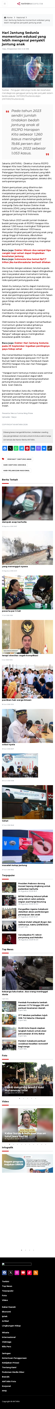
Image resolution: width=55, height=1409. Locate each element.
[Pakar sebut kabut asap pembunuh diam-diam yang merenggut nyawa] (27, 547)
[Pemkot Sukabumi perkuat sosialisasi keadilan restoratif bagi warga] (9, 1045)
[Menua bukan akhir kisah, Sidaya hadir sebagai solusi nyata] (27, 725)
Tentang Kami (9, 1367)
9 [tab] (41, 1144)
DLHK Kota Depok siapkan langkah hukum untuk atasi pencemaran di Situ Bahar (32, 1031)
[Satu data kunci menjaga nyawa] (20, 765)
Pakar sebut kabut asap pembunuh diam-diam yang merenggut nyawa (27, 565)
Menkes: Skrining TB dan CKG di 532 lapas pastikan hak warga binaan (24, 698)
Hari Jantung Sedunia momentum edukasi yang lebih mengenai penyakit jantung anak (27, 21)
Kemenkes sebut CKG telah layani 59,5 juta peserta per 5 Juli (25, 609)
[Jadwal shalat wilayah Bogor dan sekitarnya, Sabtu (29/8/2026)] (9, 926)
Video (5, 1101)
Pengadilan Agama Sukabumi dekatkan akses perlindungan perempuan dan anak (33, 912)
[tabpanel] (27, 1079)
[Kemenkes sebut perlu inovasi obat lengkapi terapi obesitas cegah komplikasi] (27, 636)
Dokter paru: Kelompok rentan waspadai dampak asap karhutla (24, 520)
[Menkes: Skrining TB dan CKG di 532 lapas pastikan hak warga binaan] (27, 681)
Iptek (4, 1316)
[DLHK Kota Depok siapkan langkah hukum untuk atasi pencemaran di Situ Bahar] (9, 1032)
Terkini (5, 1281)
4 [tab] (31, 1098)
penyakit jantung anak (19, 459)
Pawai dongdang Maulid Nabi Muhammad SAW (24, 1089)
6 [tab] (29, 1144)
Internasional (8, 1337)
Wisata (5, 1332)
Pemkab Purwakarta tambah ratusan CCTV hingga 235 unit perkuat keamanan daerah (33, 1005)
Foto (4, 1055)
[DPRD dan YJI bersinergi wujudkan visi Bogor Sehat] (27, 802)
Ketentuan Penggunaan (14, 1358)
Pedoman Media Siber (13, 1372)
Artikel (5, 1321)
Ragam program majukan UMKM (26, 1242)
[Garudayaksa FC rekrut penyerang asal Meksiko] (9, 938)
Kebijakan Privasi (10, 1363)
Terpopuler (8, 875)
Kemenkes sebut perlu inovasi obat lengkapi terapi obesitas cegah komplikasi (26, 654)
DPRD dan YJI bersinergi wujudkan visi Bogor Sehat (26, 819)
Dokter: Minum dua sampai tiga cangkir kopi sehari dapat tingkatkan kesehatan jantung (26, 253)
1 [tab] (19, 1098)
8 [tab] (37, 1144)
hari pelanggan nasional (16, 470)
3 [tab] (27, 1098)
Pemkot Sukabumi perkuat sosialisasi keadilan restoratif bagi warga (33, 1044)
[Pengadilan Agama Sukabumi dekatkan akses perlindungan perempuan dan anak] (9, 913)
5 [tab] (35, 1098)
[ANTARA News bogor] (30, 3)
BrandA (5, 1377)
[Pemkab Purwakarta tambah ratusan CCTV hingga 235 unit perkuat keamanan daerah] (9, 1006)
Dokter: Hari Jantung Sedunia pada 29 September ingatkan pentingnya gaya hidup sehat (26, 346)
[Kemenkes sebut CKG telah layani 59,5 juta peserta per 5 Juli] (27, 592)
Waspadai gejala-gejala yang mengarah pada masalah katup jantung (26, 864)
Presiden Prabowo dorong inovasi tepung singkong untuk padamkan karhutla (34, 886)
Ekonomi (6, 1312)
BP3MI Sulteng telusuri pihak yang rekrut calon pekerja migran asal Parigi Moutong (33, 899)
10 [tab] (45, 1144)
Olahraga (6, 1342)
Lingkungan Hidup (11, 1326)
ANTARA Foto (9, 1381)
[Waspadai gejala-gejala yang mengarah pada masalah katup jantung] (27, 846)
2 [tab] (23, 1098)
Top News (7, 949)
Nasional (20, 17)
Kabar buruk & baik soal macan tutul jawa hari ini (25, 1135)
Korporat (6, 1386)
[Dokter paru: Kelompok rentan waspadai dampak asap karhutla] (27, 503)
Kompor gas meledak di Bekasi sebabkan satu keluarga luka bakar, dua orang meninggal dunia (27, 991)
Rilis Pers (6, 1346)
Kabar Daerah (9, 1307)
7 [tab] (33, 1144)
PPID (4, 1391)
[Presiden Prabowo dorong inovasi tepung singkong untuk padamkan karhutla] (9, 887)
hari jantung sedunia (14, 465)
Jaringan (6, 1353)
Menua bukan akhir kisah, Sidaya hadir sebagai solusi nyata (27, 743)
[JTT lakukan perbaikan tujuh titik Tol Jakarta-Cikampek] (9, 1019)
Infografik (7, 1147)
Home (9, 17)
